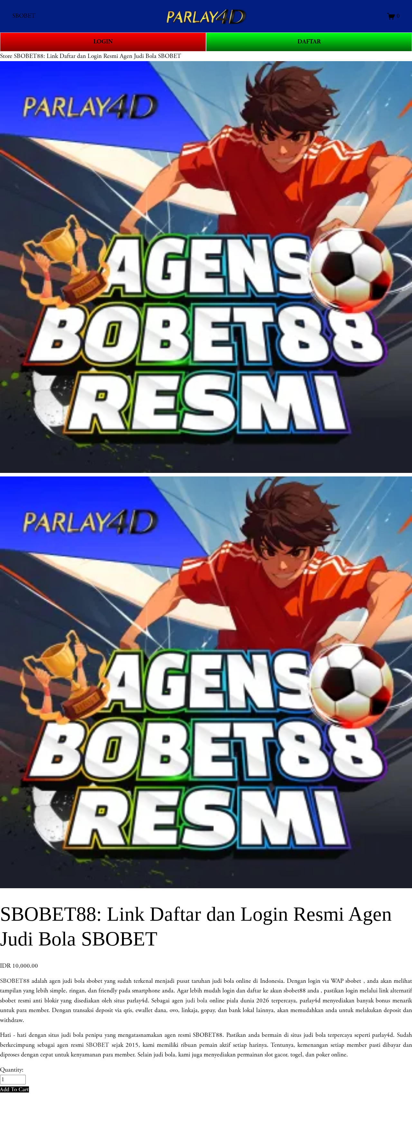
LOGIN (103, 41)
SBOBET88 (15, 981)
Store (6, 56)
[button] (14, 1089)
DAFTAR (309, 41)
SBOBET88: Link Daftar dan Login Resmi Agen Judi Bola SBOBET (97, 56)
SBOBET (97, 1045)
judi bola (196, 1001)
